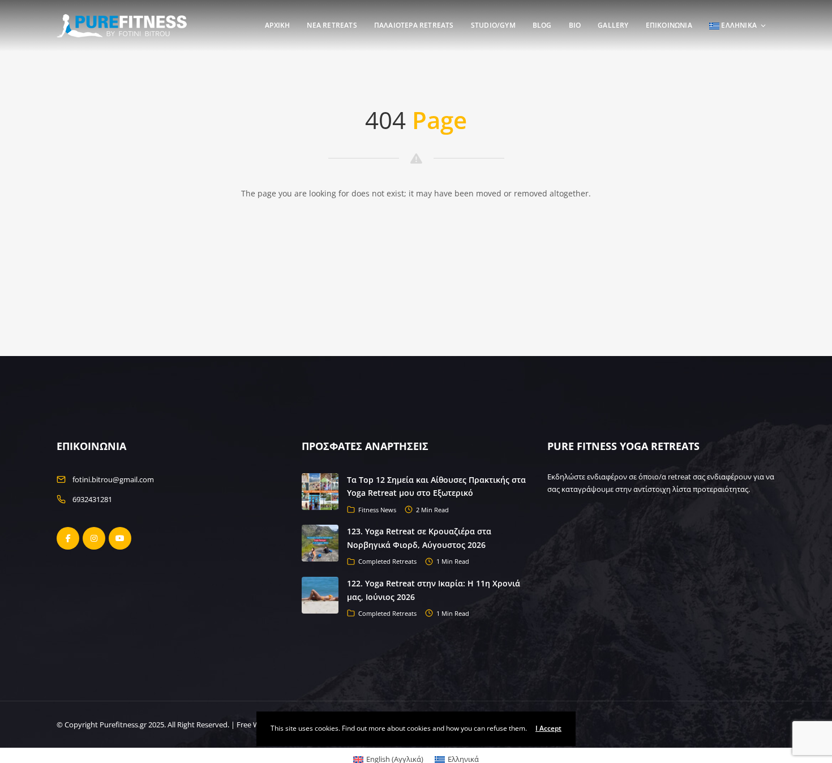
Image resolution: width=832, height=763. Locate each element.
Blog (542, 25)
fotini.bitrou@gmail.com (113, 479)
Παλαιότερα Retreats (414, 25)
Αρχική (277, 25)
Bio (575, 25)
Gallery (613, 25)
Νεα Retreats (332, 25)
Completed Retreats (387, 561)
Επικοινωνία (669, 25)
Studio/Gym (493, 25)
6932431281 (92, 499)
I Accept (548, 728)
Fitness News (377, 509)
